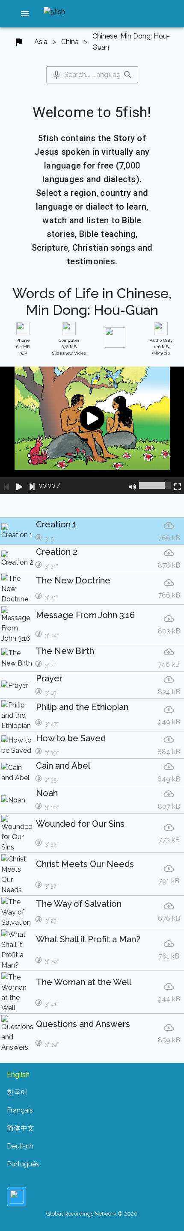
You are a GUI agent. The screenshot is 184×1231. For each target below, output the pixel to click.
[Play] (19, 485)
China (70, 42)
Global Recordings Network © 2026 (92, 1213)
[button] (25, 14)
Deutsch (20, 1146)
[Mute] (132, 485)
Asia (40, 42)
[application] (92, 430)
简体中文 (20, 1128)
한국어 (17, 1092)
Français (20, 1110)
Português (23, 1164)
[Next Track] (32, 485)
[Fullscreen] (177, 485)
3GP (23, 346)
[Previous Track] (6, 485)
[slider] (155, 485)
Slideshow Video (69, 346)
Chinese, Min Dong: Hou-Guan (131, 41)
